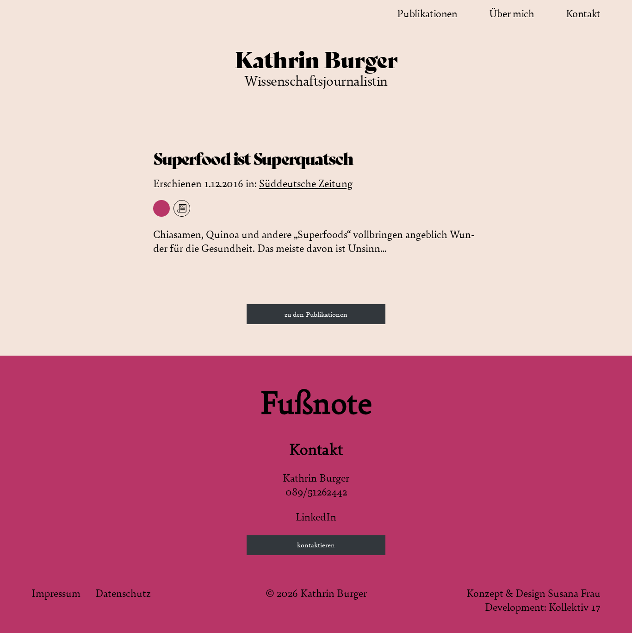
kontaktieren (316, 545)
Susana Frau (574, 593)
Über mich (511, 13)
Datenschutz (123, 593)
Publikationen (427, 13)
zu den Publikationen (316, 314)
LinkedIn (316, 517)
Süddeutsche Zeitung (306, 183)
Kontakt (583, 13)
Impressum (56, 593)
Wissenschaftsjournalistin (316, 81)
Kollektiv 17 (575, 607)
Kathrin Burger (316, 60)
